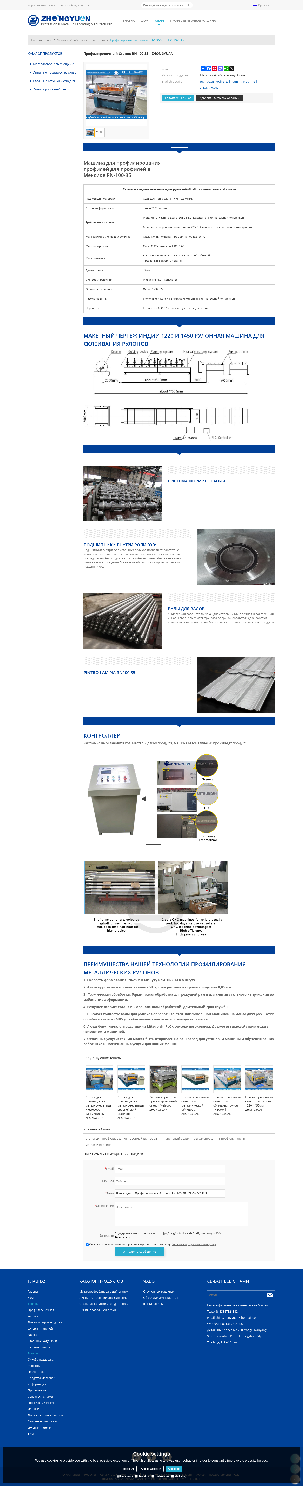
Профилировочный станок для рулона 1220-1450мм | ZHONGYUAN (259, 1103)
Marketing (180, 1476)
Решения (34, 1366)
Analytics (143, 1476)
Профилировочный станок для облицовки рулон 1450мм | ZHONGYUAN (227, 1105)
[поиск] (190, 5)
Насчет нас (36, 1372)
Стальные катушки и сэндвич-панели (42, 1344)
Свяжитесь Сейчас (178, 98)
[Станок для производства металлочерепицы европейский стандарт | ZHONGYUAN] (131, 1079)
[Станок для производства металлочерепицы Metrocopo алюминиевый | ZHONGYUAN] (99, 1079)
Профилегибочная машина (193, 20)
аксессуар (124, 1237)
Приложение (37, 1390)
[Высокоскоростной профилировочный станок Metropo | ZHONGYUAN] (163, 1079)
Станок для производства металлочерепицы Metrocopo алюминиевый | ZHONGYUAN (99, 1107)
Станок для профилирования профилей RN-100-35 (121, 1139)
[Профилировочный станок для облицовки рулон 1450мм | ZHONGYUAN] (227, 1079)
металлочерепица (99, 1145)
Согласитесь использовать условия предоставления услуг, (152, 1244)
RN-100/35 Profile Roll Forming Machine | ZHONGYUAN (228, 85)
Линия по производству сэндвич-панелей (45, 1325)
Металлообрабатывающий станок (81, 40)
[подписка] (270, 1295)
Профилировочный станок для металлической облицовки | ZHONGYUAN (195, 1105)
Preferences (162, 1476)
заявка (32, 1335)
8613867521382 (233, 1324)
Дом (144, 20)
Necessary (126, 1476)
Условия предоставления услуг (194, 1244)
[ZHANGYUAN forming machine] (70, 20)
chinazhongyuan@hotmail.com (237, 1318)
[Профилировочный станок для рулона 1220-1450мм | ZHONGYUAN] (259, 1079)
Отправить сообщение (139, 1251)
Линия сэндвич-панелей (45, 1415)
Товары (159, 20)
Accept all (174, 1468)
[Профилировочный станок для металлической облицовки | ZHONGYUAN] (195, 1079)
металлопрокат (204, 1139)
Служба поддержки (41, 1359)
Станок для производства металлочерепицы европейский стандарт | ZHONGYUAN (130, 1107)
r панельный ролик (175, 1139)
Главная (129, 20)
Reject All (128, 1468)
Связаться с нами (40, 1396)
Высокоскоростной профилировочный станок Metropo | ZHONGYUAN (163, 1103)
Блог (31, 1434)
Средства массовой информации (41, 1381)
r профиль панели (232, 1139)
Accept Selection (151, 1468)
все (49, 40)
